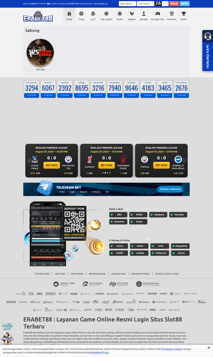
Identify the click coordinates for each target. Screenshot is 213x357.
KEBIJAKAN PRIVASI (140, 274)
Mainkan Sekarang (170, 189)
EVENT (183, 19)
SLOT (93, 19)
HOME (69, 19)
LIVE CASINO (106, 19)
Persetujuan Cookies (171, 349)
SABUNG (132, 19)
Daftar (184, 3)
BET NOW (51, 165)
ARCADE (144, 19)
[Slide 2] (105, 172)
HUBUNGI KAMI (118, 274)
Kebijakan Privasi (100, 352)
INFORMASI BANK (97, 274)
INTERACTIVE (157, 19)
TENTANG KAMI (42, 274)
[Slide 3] (107, 172)
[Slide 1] (103, 172)
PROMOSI (171, 19)
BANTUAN (60, 274)
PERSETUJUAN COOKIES (167, 274)
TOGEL (81, 19)
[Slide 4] (110, 172)
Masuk (174, 3)
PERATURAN (77, 274)
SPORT (119, 19)
